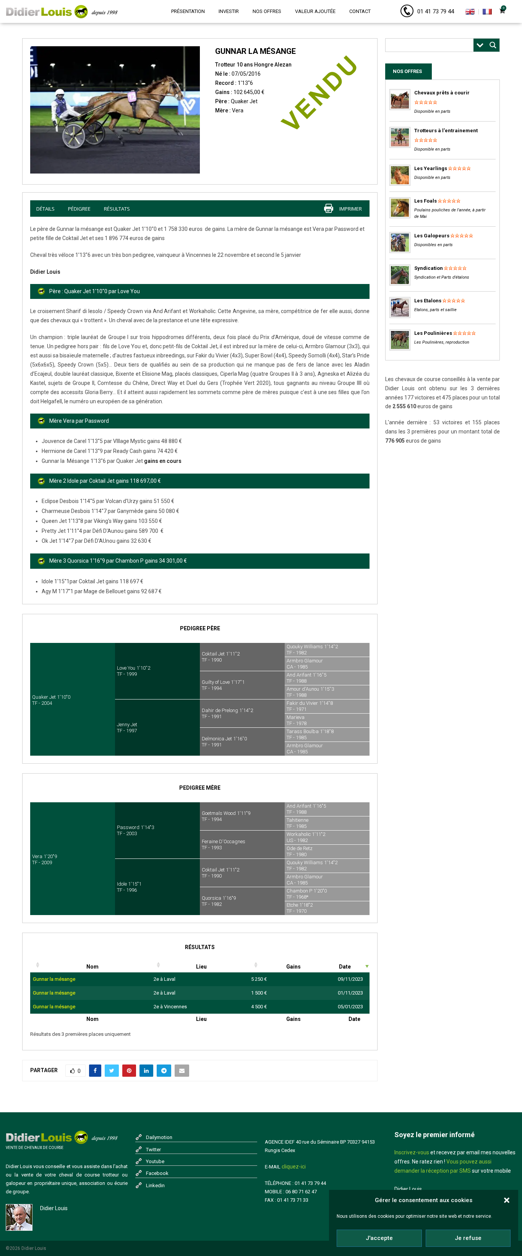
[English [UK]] (470, 13)
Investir (229, 11)
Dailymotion (159, 1137)
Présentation (188, 11)
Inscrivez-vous (411, 1152)
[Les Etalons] (399, 316)
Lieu (201, 967)
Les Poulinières (433, 333)
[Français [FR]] (487, 13)
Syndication (428, 268)
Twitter (153, 1149)
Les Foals (425, 201)
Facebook (157, 1173)
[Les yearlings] (399, 184)
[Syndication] (399, 284)
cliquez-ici (294, 1167)
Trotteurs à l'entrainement (446, 130)
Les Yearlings (430, 168)
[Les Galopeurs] (399, 251)
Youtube (155, 1161)
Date (345, 967)
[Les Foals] (399, 216)
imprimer (350, 208)
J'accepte (379, 1238)
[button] (507, 1200)
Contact (360, 11)
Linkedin (155, 1185)
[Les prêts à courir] (399, 108)
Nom (92, 967)
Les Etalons (427, 300)
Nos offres (267, 11)
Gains (293, 967)
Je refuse (468, 1238)
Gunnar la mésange (54, 979)
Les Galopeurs (431, 236)
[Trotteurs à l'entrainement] (399, 146)
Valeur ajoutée (315, 11)
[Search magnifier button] (492, 45)
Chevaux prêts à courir (442, 93)
